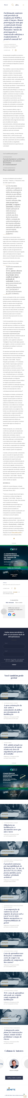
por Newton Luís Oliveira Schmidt (11, 927)
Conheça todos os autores (14, 1078)
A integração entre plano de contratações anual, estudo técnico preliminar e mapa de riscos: (13, 1034)
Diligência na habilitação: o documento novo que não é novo (12, 828)
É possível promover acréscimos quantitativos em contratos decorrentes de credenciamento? (14, 162)
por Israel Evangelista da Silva (10, 836)
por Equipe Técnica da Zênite (10, 47)
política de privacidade (17, 661)
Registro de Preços (8, 907)
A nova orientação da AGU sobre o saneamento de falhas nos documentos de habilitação (13, 709)
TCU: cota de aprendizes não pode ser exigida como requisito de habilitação (14, 996)
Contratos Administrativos (10, 44)
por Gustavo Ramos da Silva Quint (11, 718)
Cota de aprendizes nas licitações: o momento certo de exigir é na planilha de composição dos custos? (14, 957)
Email (6, 651)
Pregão (9, 742)
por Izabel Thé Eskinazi (8, 1043)
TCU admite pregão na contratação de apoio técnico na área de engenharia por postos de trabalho (13, 749)
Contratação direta (7, 156)
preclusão (5, 584)
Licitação (16, 703)
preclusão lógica (12, 584)
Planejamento (17, 1027)
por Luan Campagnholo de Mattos (11, 1003)
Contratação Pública (8, 703)
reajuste (18, 584)
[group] (14, 1064)
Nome (6, 643)
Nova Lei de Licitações (8, 861)
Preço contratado (9, 170)
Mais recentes (18, 602)
